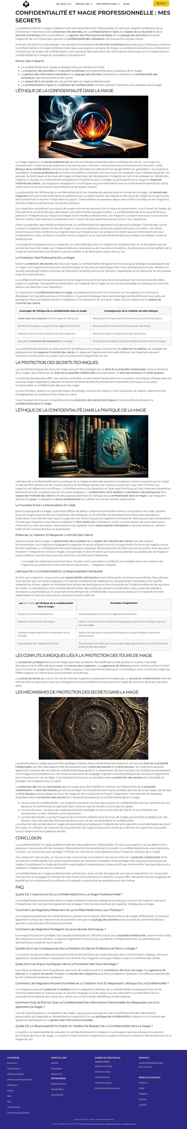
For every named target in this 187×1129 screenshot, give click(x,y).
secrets (42, 786)
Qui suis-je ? (63, 4)
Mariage (54, 1063)
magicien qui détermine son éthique (38, 488)
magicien (136, 844)
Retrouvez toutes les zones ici (107, 1088)
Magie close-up (14, 1068)
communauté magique (141, 954)
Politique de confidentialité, (94, 1124)
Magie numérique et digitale (19, 1079)
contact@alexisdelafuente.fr (151, 1063)
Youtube (142, 1099)
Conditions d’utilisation (113, 1124)
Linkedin (142, 1104)
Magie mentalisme (15, 1074)
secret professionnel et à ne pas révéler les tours (115, 544)
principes (29, 603)
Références (12, 1085)
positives (66, 595)
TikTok (141, 1088)
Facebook (143, 1093)
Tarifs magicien (14, 1107)
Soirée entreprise (58, 1083)
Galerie (10, 1090)
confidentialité (27, 48)
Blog (126, 4)
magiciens (153, 161)
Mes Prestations (106, 4)
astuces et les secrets (150, 1032)
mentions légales (129, 1124)
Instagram (143, 1082)
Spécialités (83, 4)
